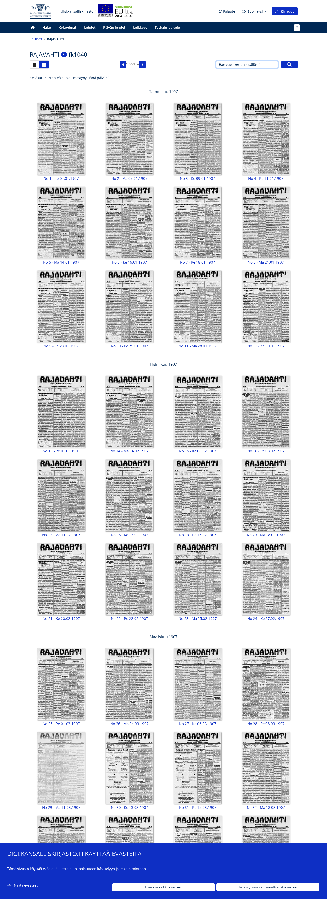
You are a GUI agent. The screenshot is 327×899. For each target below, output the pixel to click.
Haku (46, 27)
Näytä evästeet (26, 885)
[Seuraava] (142, 65)
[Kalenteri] (34, 64)
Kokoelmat (67, 27)
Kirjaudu (287, 11)
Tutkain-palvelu (167, 27)
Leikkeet (140, 27)
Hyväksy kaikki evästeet (163, 887)
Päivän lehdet (114, 27)
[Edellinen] (123, 65)
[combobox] (132, 64)
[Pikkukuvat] (44, 64)
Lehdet (90, 27)
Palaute (228, 11)
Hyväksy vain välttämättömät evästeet (268, 887)
